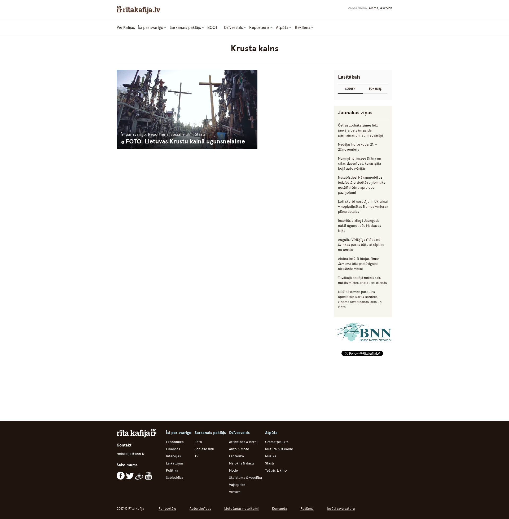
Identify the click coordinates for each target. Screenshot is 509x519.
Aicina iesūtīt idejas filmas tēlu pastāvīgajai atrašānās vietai (358, 264)
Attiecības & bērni (243, 442)
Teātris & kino (276, 470)
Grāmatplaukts (276, 442)
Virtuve (234, 492)
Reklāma (307, 509)
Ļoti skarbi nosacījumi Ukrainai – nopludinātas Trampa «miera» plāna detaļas (363, 207)
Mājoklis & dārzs (241, 463)
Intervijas (173, 456)
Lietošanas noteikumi (241, 509)
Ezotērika (236, 456)
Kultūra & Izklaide (279, 449)
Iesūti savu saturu (341, 509)
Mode (233, 470)
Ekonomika (175, 442)
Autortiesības (200, 509)
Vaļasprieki (238, 485)
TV (197, 456)
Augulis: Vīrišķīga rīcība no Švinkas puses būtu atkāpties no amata (361, 245)
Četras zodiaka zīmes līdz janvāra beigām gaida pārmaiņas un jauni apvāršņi (360, 130)
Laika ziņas (174, 463)
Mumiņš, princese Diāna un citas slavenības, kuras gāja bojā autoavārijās (359, 163)
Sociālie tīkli (204, 449)
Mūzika (270, 456)
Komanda (279, 509)
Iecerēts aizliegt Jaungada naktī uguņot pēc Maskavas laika (359, 226)
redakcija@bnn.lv (130, 454)
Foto (198, 442)
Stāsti (269, 463)
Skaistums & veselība (245, 478)
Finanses (173, 449)
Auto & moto (239, 449)
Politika (172, 470)
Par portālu (167, 509)
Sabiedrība (174, 478)
